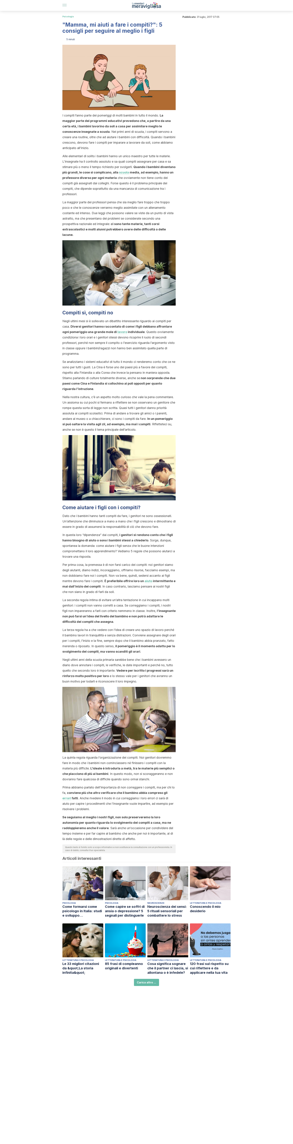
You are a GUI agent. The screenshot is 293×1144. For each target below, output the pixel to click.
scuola (124, 172)
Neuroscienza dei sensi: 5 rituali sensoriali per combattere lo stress (167, 911)
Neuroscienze (155, 903)
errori (66, 798)
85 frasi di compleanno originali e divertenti (124, 966)
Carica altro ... (146, 982)
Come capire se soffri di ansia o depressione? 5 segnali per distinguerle (125, 911)
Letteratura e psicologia (205, 903)
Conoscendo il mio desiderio (205, 909)
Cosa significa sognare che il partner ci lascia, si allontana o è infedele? (167, 968)
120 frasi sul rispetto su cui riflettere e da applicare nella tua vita (209, 968)
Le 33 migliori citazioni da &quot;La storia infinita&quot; (80, 968)
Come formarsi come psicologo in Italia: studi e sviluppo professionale (82, 911)
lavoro (122, 332)
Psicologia (68, 16)
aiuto (148, 581)
